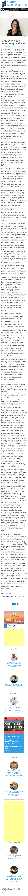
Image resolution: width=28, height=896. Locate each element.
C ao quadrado (5, 891)
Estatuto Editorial (19, 889)
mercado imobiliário (24, 598)
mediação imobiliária (14, 598)
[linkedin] (17, 604)
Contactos (23, 888)
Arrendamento (12, 736)
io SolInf (4, 890)
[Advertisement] (14, 637)
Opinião (7, 598)
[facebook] (13, 604)
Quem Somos (14, 889)
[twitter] (15, 604)
